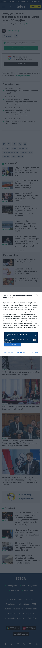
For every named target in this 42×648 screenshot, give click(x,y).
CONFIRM (13, 344)
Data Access (21, 352)
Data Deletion (8, 352)
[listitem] (20, 335)
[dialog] (21, 324)
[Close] (38, 296)
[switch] (34, 340)
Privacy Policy (33, 352)
